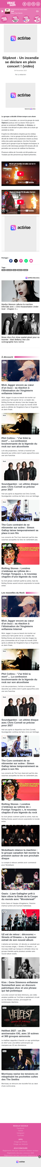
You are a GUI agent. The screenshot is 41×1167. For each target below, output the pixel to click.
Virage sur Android (20, 1144)
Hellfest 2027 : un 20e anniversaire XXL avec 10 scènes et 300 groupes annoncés (20, 1033)
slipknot (20, 270)
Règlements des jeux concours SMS (20, 1153)
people (26, 270)
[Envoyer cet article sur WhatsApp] (25, 262)
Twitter (20, 1131)
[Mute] (37, 11)
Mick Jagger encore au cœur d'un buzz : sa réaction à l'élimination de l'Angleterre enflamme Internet (17, 389)
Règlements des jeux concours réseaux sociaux (20, 1151)
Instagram (20, 1133)
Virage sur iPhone (20, 1142)
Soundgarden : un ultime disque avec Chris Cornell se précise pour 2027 (19, 487)
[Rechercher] (33, 4)
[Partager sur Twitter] (15, 262)
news (14, 270)
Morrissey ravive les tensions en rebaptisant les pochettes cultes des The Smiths (19, 1076)
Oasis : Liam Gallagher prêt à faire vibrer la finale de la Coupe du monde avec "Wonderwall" (19, 896)
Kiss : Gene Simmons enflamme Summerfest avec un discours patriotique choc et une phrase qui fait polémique (19, 986)
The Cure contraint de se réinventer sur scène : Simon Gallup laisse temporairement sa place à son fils (19, 528)
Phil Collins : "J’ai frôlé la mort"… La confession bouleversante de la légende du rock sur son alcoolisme (19, 442)
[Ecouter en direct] (29, 4)
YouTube (20, 1135)
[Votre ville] (24, 4)
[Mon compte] (38, 4)
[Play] (3, 11)
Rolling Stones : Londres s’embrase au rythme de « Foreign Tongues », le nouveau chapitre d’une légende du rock (19, 572)
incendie (9, 270)
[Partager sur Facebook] (10, 262)
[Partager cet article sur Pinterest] (20, 262)
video (3, 270)
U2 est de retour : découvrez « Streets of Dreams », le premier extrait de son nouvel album (18, 937)
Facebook (20, 1128)
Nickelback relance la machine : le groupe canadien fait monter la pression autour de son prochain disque (20, 854)
